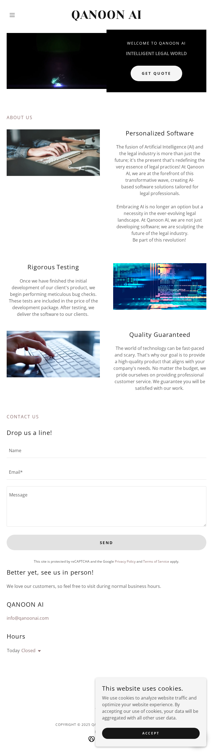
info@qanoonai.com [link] (28, 618)
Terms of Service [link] (156, 561)
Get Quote (156, 73)
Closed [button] (28, 650)
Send (106, 542)
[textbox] (106, 450)
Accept (150, 733)
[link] (106, 17)
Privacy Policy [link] (125, 561)
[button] (22, 15)
